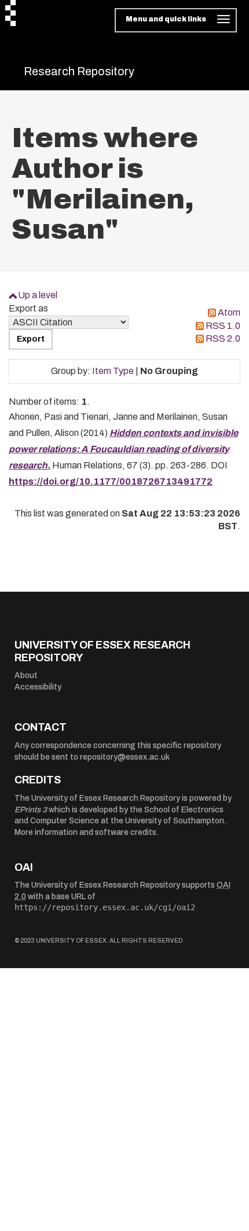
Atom (229, 312)
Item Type (113, 371)
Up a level (37, 295)
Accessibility (37, 687)
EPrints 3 (30, 809)
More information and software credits (85, 832)
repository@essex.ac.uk (125, 757)
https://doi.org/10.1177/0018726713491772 (111, 481)
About (26, 675)
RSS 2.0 (223, 338)
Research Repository (79, 71)
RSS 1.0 (223, 326)
